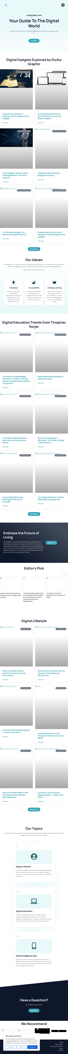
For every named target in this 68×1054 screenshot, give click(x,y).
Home (61, 1042)
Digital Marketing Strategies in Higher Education (50, 377)
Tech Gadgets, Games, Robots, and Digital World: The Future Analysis (15, 175)
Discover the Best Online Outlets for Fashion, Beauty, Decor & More (14, 673)
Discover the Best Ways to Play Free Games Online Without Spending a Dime (15, 794)
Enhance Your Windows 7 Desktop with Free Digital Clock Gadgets (15, 116)
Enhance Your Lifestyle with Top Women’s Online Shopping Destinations (51, 673)
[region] (21, 1042)
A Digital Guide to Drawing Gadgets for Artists (49, 174)
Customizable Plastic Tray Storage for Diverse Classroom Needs (51, 735)
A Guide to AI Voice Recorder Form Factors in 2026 (32, 595)
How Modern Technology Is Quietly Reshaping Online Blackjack (56, 593)
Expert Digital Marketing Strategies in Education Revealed (12, 499)
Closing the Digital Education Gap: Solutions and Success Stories (14, 440)
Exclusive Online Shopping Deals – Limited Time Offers (16, 731)
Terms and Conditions (56, 1046)
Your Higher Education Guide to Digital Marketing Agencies (51, 498)
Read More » (5, 122)
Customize (11, 1047)
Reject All (21, 1047)
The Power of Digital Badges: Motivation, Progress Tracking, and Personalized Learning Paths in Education (16, 380)
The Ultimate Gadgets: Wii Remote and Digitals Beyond (14, 233)
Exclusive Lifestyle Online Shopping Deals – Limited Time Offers (50, 794)
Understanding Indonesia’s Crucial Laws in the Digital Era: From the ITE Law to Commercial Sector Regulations (10, 597)
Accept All (32, 1047)
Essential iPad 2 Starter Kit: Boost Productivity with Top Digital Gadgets (49, 116)
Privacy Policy (59, 1044)
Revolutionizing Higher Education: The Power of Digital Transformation (51, 440)
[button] (66, 574)
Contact (60, 1050)
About (61, 1048)
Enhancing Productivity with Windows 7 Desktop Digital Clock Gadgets (51, 234)
